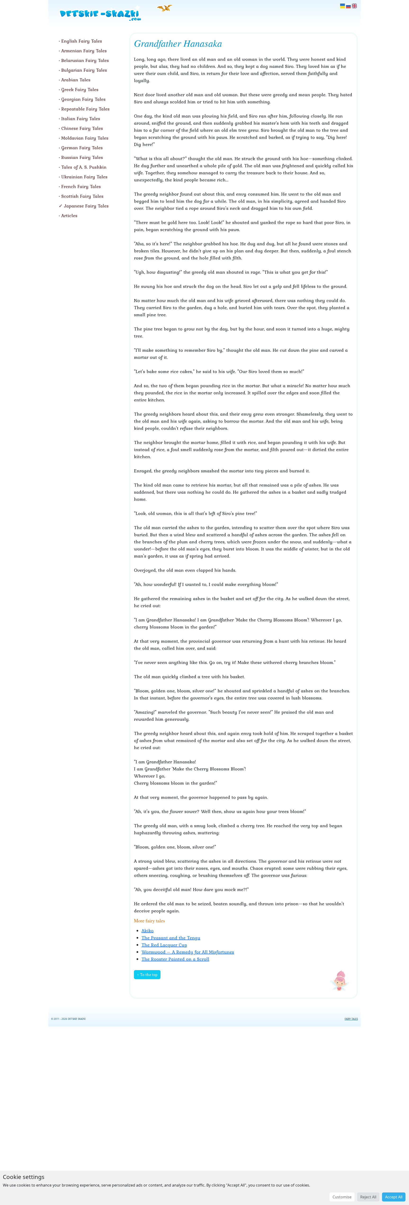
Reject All (368, 1197)
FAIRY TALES (351, 1018)
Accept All (393, 1197)
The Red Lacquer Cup (164, 944)
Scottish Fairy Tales (82, 196)
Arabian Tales (75, 79)
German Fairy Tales (82, 147)
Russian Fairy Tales (82, 157)
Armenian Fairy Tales (84, 50)
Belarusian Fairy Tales (85, 60)
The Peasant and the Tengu (171, 937)
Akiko (148, 930)
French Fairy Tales (81, 186)
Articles (69, 215)
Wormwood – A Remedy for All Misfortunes (188, 951)
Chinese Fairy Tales (82, 128)
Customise (342, 1197)
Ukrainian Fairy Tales (84, 176)
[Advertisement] (204, 1114)
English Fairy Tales (81, 40)
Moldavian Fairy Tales (84, 137)
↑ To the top (147, 974)
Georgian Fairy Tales (83, 99)
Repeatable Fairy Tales (85, 108)
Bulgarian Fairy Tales (84, 70)
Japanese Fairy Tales (86, 205)
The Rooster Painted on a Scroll (175, 959)
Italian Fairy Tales (80, 118)
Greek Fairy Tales (79, 89)
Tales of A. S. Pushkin (84, 167)
